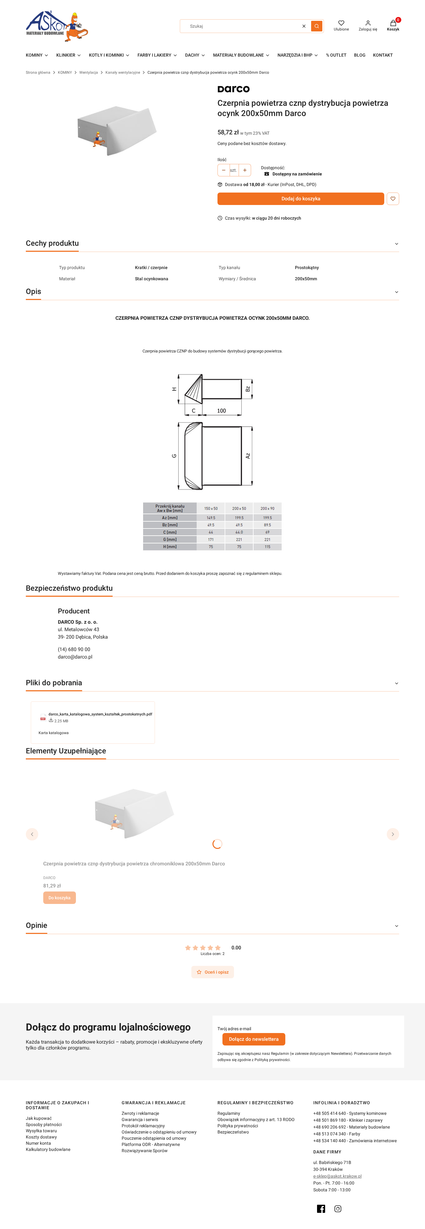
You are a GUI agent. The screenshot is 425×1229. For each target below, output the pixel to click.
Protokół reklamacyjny (143, 1125)
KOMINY (65, 72)
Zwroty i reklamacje (140, 1113)
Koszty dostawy (41, 1136)
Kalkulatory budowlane (48, 1149)
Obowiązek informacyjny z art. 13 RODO (256, 1119)
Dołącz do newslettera (254, 1039)
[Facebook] (321, 1209)
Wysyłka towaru (41, 1130)
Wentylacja (88, 72)
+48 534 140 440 (329, 1140)
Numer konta (38, 1143)
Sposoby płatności (44, 1124)
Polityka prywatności (237, 1125)
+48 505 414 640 (329, 1113)
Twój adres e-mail (234, 1028)
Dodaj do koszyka (301, 199)
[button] (316, 26)
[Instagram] (338, 1209)
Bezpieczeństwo (233, 1131)
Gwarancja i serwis (140, 1119)
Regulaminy (228, 1113)
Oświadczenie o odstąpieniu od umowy (159, 1131)
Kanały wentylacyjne (122, 72)
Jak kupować (39, 1118)
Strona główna (38, 72)
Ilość (222, 159)
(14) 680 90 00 (74, 649)
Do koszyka (60, 897)
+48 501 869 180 (329, 1120)
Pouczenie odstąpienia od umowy (154, 1138)
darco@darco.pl (75, 657)
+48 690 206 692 (329, 1126)
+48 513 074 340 (329, 1133)
